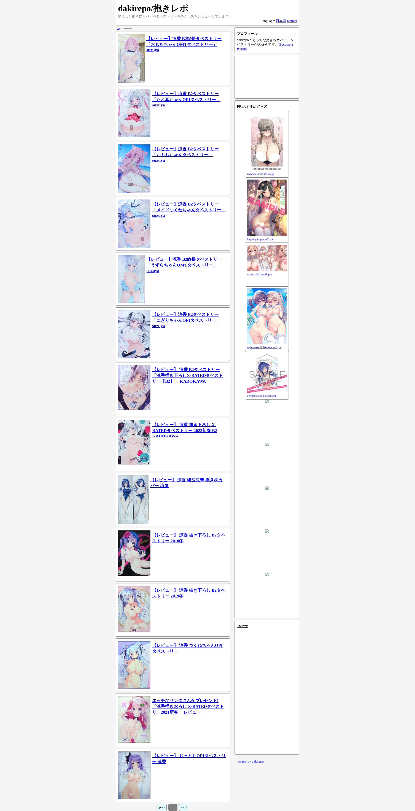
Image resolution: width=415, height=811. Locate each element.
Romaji (292, 21)
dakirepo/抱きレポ (153, 8)
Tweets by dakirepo (250, 761)
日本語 (281, 21)
